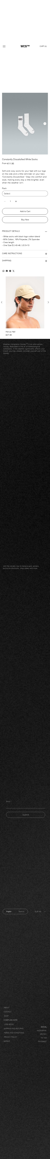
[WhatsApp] (3, 271)
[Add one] (16, 201)
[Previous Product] (1, 302)
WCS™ (25, 46)
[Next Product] (48, 302)
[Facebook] (6, 271)
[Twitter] (13, 271)
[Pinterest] (10, 271)
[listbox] (40, 911)
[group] (25, 306)
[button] (43, 46)
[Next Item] (44, 123)
